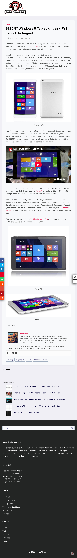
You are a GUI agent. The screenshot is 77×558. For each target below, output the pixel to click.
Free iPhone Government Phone (15, 474)
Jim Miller (11, 38)
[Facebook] (8, 353)
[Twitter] (10, 353)
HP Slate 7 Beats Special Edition (26, 413)
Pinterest (6, 538)
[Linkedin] (2, 269)
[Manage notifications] (72, 553)
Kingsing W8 (19, 360)
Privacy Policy (7, 504)
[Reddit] (2, 283)
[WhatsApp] (2, 279)
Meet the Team (8, 500)
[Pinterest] (16, 353)
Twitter (5, 531)
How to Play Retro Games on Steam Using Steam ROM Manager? (39, 399)
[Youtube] (13, 353)
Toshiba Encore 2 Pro (39, 219)
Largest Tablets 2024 (11, 482)
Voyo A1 (39, 191)
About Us (6, 497)
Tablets (8, 24)
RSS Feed (6, 541)
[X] (2, 265)
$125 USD (33, 46)
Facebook (6, 528)
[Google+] (2, 288)
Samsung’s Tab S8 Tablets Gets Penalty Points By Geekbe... (37, 386)
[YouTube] (2, 293)
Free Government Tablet (12, 471)
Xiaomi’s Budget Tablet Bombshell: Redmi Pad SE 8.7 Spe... (37, 393)
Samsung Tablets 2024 (11, 479)
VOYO (29, 360)
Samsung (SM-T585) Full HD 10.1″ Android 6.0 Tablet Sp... (36, 406)
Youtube (5, 534)
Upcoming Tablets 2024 (12, 476)
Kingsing (10, 360)
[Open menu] (75, 7)
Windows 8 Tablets (40, 360)
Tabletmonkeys (8, 448)
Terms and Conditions (11, 507)
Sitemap (5, 514)
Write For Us (7, 510)
